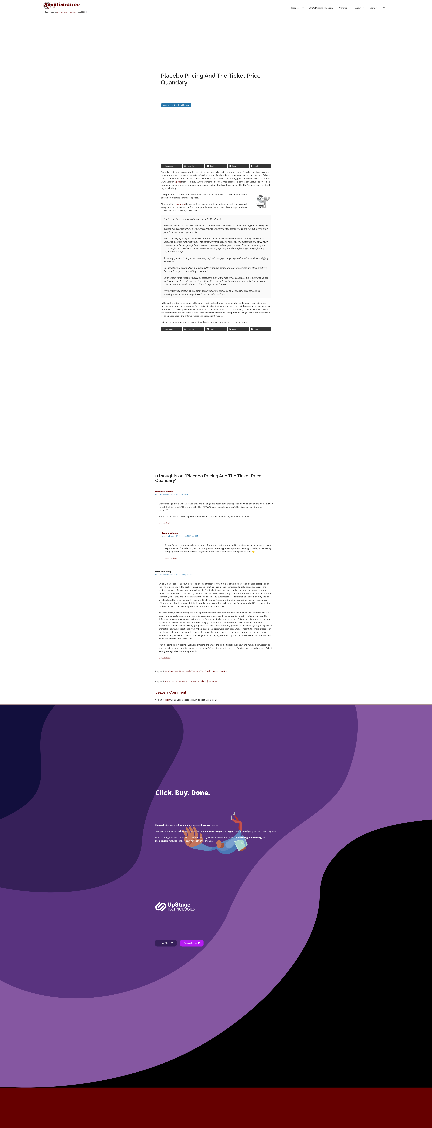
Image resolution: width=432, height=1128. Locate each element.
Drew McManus (183, 105)
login (167, 699)
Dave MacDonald (164, 491)
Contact (373, 8)
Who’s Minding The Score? (321, 8)
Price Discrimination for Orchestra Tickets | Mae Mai (191, 681)
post (178, 181)
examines (180, 204)
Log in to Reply (165, 523)
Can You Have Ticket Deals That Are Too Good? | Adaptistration (196, 671)
